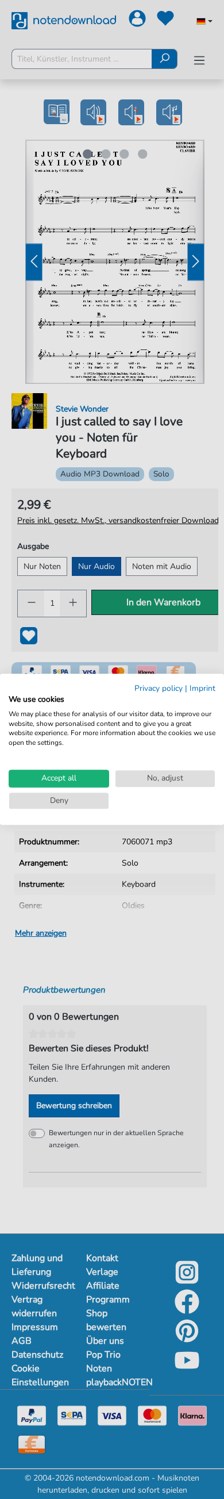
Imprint (202, 688)
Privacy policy (158, 688)
